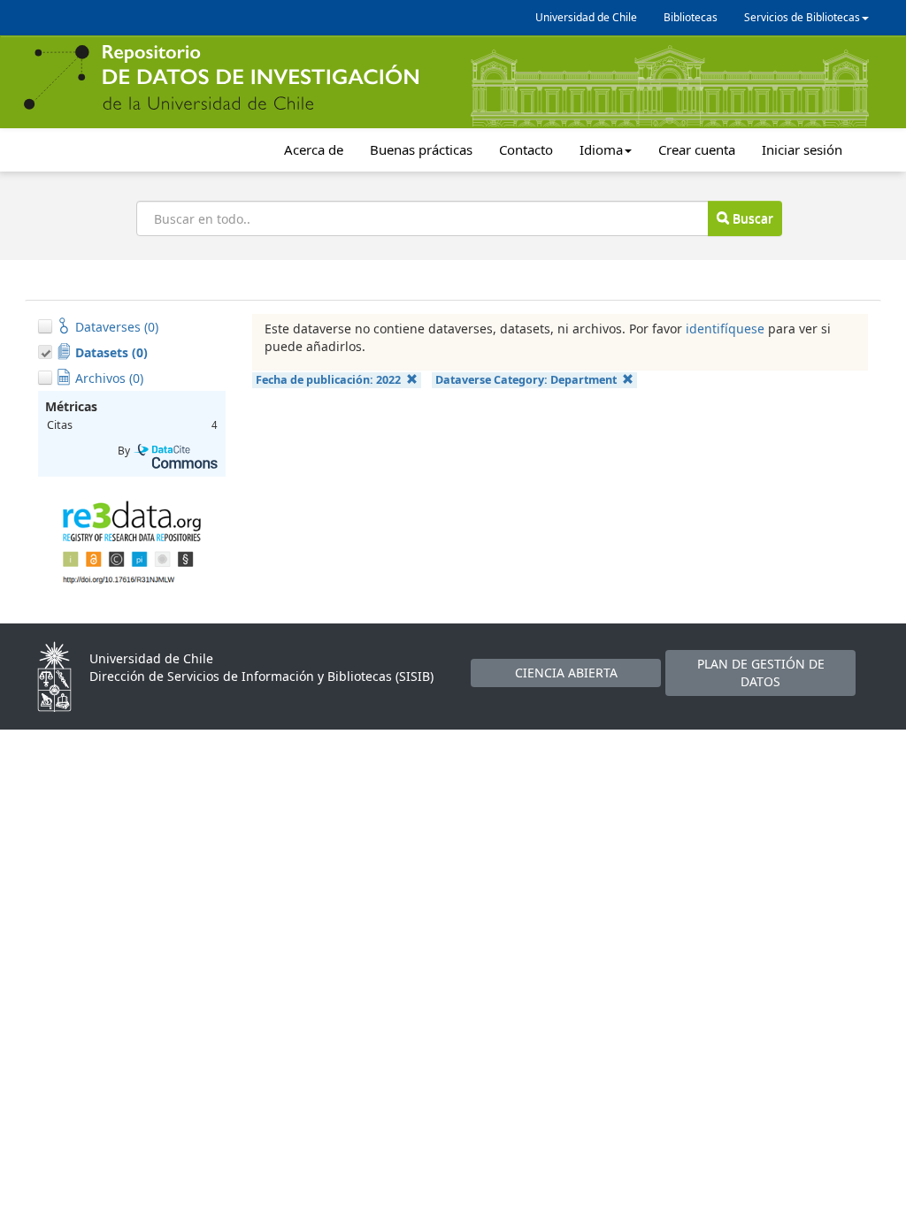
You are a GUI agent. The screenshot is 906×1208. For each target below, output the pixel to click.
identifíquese (725, 328)
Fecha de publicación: (328, 379)
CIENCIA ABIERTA (566, 672)
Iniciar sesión (802, 149)
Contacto (526, 149)
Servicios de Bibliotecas (802, 17)
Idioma (601, 149)
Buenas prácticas (421, 149)
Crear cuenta (696, 149)
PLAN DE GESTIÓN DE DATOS (761, 672)
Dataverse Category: (526, 379)
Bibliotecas (691, 17)
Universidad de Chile (586, 17)
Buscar (751, 218)
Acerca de (313, 149)
